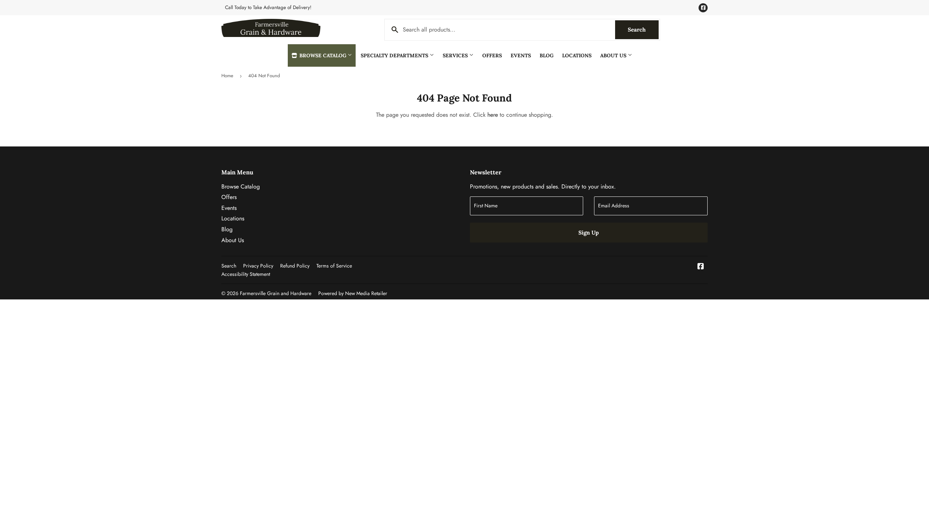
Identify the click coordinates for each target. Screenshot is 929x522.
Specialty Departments (395, 55)
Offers (492, 55)
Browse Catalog (323, 55)
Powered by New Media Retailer (352, 293)
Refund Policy (295, 265)
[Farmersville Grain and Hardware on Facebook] (700, 267)
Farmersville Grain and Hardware (275, 293)
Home (227, 75)
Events (521, 55)
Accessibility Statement (245, 274)
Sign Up (588, 232)
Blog (546, 55)
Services (456, 55)
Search (643, 29)
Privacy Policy (258, 265)
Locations (577, 55)
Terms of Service (334, 265)
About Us (614, 55)
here (492, 115)
